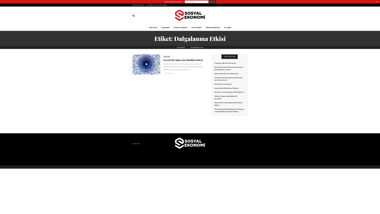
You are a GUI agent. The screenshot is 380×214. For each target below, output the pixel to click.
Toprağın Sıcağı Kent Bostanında (225, 63)
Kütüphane (196, 28)
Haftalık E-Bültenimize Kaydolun (173, 2)
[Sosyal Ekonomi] (190, 15)
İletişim (227, 28)
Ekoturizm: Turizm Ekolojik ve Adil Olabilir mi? (229, 92)
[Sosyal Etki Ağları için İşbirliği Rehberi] (146, 64)
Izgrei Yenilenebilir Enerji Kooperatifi (226, 73)
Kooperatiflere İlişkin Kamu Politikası (226, 88)
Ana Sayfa (153, 28)
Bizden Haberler (213, 28)
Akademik (166, 56)
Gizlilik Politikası (138, 5)
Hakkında (165, 28)
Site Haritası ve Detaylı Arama (156, 5)
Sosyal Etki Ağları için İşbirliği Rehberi (183, 60)
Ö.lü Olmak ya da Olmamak (222, 84)
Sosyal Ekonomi (180, 28)
